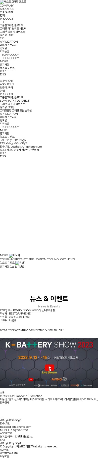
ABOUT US (7, 9)
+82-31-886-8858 (10, 420)
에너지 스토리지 (8, 45)
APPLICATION (9, 41)
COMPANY (7, 5)
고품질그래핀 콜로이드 (11, 25)
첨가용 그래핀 (7, 35)
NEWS (4, 61)
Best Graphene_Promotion (21, 396)
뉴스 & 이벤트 (7, 68)
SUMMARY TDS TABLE (14, 100)
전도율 (3, 48)
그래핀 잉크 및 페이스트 (12, 32)
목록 (2, 392)
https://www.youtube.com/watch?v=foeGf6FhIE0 (32, 330)
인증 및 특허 (6, 12)
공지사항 (4, 64)
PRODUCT (6, 18)
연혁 (2, 15)
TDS (2, 22)
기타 (2, 38)
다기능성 (4, 51)
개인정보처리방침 (9, 453)
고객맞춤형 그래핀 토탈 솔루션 (16, 110)
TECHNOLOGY (9, 54)
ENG (3, 74)
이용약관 (4, 456)
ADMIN (4, 449)
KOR (3, 71)
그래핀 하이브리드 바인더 (13, 28)
